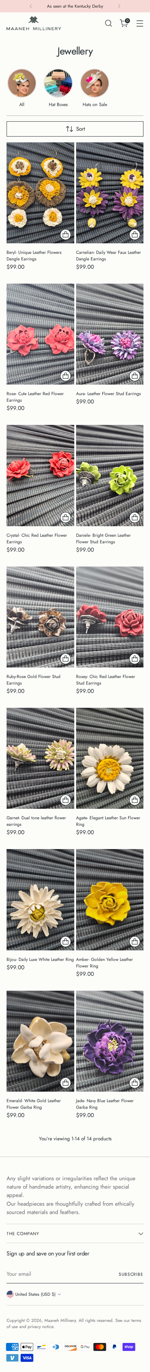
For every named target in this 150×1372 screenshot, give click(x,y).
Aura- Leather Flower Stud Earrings (108, 393)
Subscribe (131, 1274)
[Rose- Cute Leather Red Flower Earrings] (40, 334)
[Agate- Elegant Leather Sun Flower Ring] (110, 758)
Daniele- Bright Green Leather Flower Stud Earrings (103, 538)
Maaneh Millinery (60, 1320)
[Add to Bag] (65, 234)
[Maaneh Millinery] (34, 23)
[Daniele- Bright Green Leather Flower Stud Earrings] (110, 475)
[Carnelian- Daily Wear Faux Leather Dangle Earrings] (110, 192)
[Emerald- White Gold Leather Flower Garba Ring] (40, 1041)
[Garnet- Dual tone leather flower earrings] (40, 758)
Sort (80, 129)
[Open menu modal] (139, 23)
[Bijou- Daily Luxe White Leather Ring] (40, 899)
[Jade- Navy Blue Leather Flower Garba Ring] (110, 1041)
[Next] (119, 6)
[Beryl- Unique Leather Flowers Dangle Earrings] (40, 192)
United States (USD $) (35, 1294)
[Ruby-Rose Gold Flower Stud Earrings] (40, 617)
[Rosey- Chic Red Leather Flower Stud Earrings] (110, 617)
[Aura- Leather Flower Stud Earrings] (110, 334)
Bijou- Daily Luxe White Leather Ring (40, 959)
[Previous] (31, 6)
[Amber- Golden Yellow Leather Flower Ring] (110, 899)
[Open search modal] (108, 23)
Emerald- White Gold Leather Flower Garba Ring (34, 1104)
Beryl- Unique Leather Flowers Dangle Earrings (34, 255)
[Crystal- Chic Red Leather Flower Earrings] (40, 475)
